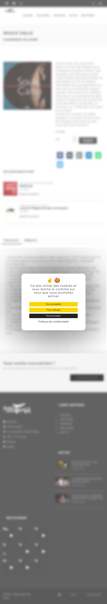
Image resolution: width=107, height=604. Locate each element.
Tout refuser (53, 310)
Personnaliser (53, 316)
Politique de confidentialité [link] (53, 321)
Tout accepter (53, 304)
